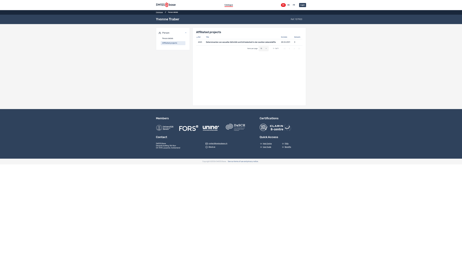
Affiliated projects (169, 43)
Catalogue (229, 5)
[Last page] (299, 48)
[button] (173, 33)
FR (294, 5)
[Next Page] (294, 48)
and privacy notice (251, 161)
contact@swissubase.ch (218, 143)
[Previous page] (289, 48)
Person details (167, 38)
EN (283, 5)
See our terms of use (236, 161)
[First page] (284, 48)
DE (288, 5)
